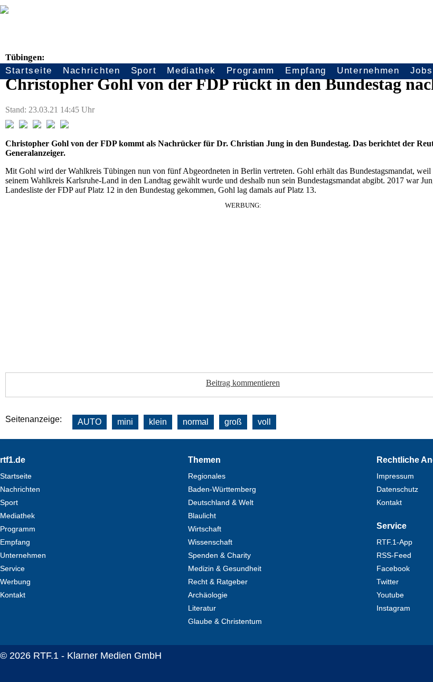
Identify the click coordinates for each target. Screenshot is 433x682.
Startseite (28, 71)
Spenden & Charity (219, 555)
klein (158, 421)
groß (233, 421)
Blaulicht (202, 515)
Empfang (305, 71)
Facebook (393, 568)
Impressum (395, 476)
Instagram (393, 608)
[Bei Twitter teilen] (23, 125)
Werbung (15, 581)
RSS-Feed (393, 555)
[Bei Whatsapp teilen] (37, 125)
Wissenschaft (210, 542)
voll (264, 421)
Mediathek (191, 71)
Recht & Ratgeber (218, 581)
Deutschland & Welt (220, 502)
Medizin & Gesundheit (224, 568)
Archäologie (208, 595)
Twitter (387, 581)
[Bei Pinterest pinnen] (50, 125)
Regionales (206, 476)
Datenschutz (397, 489)
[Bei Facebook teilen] (9, 125)
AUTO (89, 421)
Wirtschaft (204, 529)
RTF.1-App (394, 542)
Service (12, 568)
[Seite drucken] (64, 125)
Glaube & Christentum (225, 621)
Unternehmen (368, 71)
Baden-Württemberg (222, 489)
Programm (251, 71)
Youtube (390, 595)
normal (196, 421)
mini (125, 421)
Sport (144, 71)
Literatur (202, 608)
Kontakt (12, 595)
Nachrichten (91, 71)
